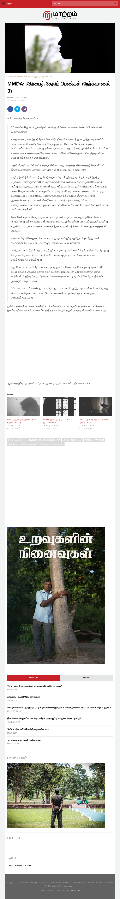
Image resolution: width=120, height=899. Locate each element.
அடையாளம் (11, 77)
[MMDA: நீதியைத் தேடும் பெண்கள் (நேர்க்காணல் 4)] (23, 406)
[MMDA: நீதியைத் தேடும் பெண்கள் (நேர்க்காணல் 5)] (59, 406)
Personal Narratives (94, 440)
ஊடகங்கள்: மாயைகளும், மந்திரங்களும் (24, 740)
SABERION (75, 891)
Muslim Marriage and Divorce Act (44, 440)
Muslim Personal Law (72, 440)
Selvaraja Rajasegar (17, 98)
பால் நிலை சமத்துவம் (31, 77)
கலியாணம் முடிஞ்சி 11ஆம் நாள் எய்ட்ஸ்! (23, 697)
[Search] (115, 3)
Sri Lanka (12, 444)
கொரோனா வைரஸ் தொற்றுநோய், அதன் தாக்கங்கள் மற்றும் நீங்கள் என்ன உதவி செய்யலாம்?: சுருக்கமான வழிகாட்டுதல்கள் (59, 707)
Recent (86, 678)
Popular (33, 678)
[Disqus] (60, 485)
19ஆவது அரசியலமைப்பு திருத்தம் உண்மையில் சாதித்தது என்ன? (34, 686)
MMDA (24, 440)
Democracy (13, 440)
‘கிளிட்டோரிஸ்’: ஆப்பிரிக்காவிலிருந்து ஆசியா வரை (28, 729)
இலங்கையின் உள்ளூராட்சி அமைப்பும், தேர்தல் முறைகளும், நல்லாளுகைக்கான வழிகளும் (44, 718)
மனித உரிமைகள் (46, 77)
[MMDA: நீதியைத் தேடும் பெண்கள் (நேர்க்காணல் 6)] (95, 406)
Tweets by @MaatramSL (19, 865)
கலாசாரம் (20, 77)
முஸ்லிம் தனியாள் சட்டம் (28, 444)
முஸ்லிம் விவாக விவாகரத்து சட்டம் (51, 444)
